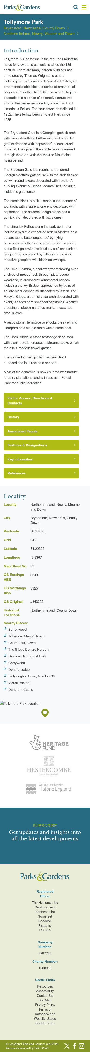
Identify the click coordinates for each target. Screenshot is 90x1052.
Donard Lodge (19, 669)
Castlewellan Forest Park (27, 655)
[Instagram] (81, 1046)
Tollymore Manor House (26, 635)
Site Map (45, 1000)
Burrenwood (17, 629)
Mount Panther (19, 682)
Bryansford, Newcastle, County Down (34, 28)
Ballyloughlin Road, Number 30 (31, 675)
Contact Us (45, 995)
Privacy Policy (45, 1004)
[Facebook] (74, 1046)
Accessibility (45, 990)
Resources (45, 986)
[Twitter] (67, 1046)
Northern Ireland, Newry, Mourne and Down (39, 34)
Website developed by (27, 1048)
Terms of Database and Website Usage (45, 1014)
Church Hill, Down (22, 642)
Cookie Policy (45, 1023)
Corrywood (16, 662)
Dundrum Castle (20, 689)
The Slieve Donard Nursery (28, 649)
